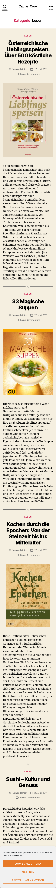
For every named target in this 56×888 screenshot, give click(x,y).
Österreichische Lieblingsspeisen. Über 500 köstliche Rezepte (28, 52)
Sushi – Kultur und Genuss (28, 782)
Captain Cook (28, 6)
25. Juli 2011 (40, 69)
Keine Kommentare (30, 74)
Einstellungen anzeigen (28, 880)
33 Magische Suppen (28, 304)
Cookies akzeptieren (28, 863)
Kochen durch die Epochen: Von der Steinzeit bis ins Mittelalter (28, 533)
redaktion (22, 69)
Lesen (28, 35)
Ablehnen (28, 872)
